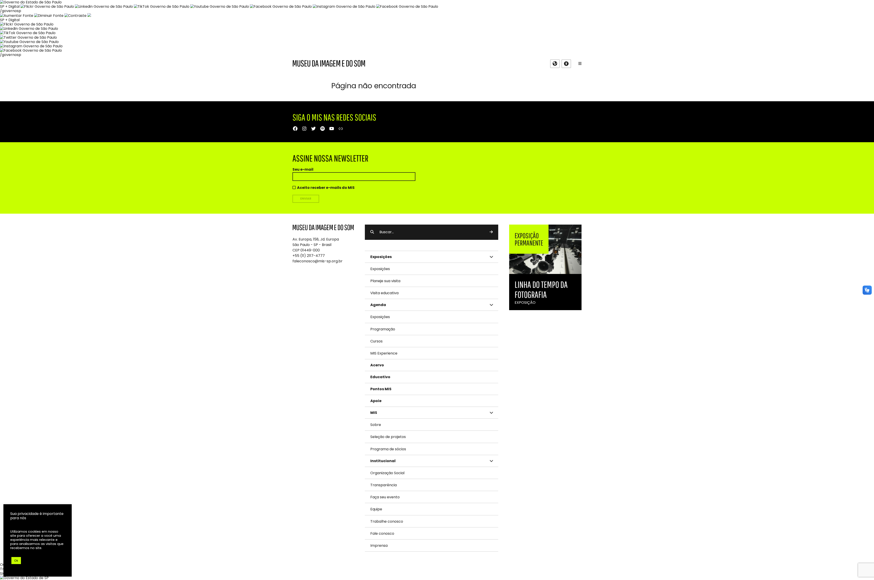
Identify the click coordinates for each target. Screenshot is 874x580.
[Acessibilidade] (566, 63)
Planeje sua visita (385, 281)
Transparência (383, 485)
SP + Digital (10, 6)
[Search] (491, 232)
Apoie (375, 401)
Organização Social (387, 473)
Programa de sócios (388, 449)
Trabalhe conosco (386, 521)
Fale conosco (382, 533)
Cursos (376, 341)
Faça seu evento (385, 497)
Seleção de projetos (388, 437)
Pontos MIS (380, 389)
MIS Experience (383, 353)
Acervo (377, 365)
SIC (3, 573)
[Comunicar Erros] (89, 15)
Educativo (380, 377)
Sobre (375, 425)
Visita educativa (384, 293)
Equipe (376, 509)
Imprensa (379, 545)
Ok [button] (16, 560)
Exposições (380, 269)
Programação (382, 329)
